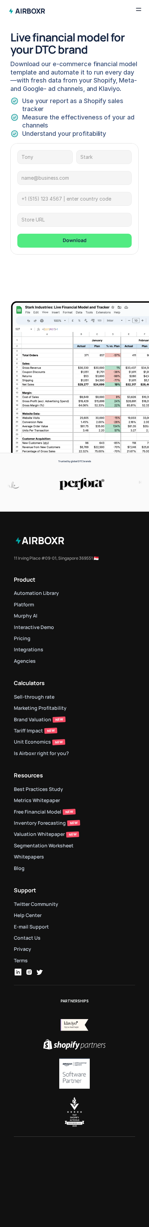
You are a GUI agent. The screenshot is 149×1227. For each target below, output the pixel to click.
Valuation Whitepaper (39, 834)
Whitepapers (29, 856)
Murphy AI (25, 615)
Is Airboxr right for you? (41, 753)
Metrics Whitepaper (37, 800)
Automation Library (36, 593)
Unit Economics (32, 741)
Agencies (25, 661)
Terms (21, 960)
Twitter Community (36, 904)
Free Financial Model (37, 811)
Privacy (22, 949)
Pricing (22, 638)
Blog (19, 868)
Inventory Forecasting (40, 823)
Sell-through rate (34, 696)
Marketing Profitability (40, 708)
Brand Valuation (32, 719)
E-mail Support (31, 926)
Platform (24, 604)
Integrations (28, 649)
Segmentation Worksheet (43, 845)
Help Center (28, 915)
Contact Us (27, 937)
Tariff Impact (28, 730)
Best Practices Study (38, 789)
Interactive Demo (34, 627)
